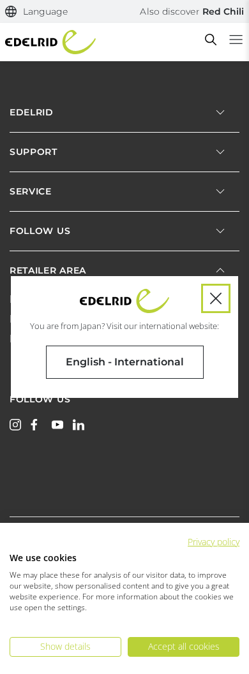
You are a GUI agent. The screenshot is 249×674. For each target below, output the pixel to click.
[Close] (215, 298)
